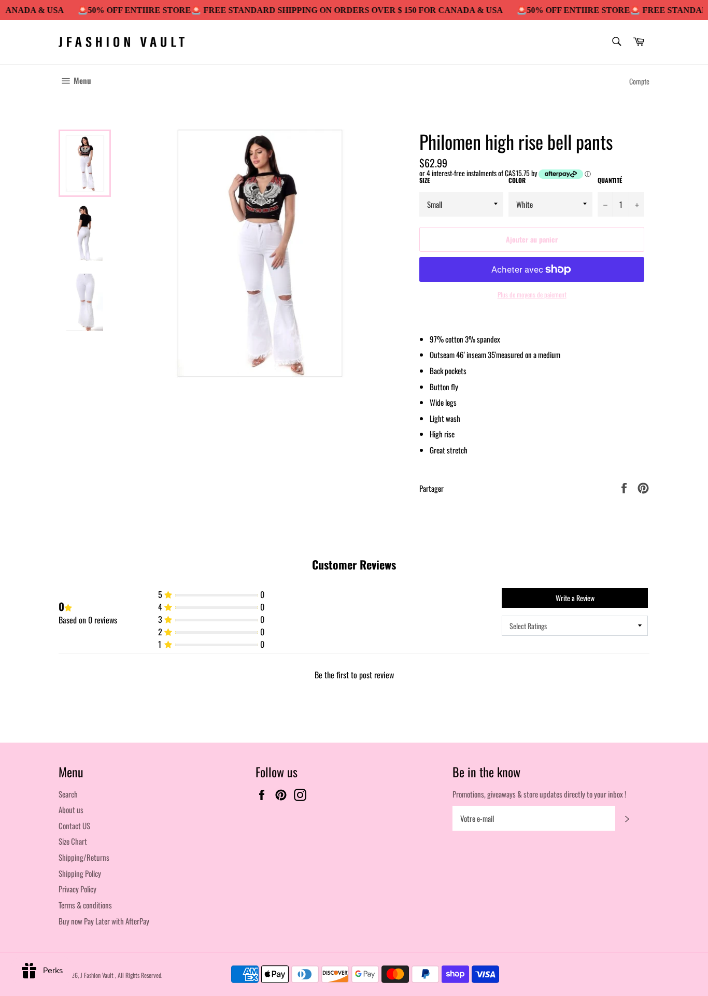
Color (517, 180)
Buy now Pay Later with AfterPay (104, 921)
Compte (639, 81)
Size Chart (73, 841)
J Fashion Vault (97, 975)
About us (71, 809)
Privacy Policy (77, 888)
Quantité (610, 180)
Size (424, 180)
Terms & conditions (85, 904)
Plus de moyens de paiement (532, 295)
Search (68, 794)
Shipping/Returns (84, 857)
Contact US (74, 825)
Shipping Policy (80, 873)
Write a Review (575, 597)
